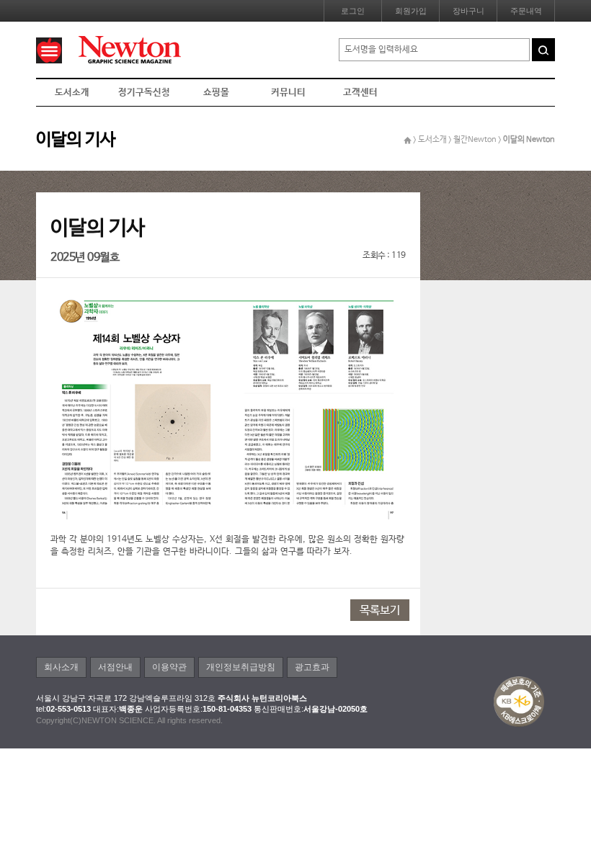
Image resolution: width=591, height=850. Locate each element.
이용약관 (169, 667)
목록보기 (380, 610)
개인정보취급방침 (240, 667)
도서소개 (72, 92)
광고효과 (312, 667)
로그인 (353, 10)
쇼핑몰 (216, 92)
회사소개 (61, 667)
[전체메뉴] (49, 50)
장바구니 (468, 10)
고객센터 (360, 92)
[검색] (543, 49)
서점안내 (115, 667)
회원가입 (411, 10)
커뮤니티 (288, 92)
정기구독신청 (144, 92)
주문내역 (526, 10)
